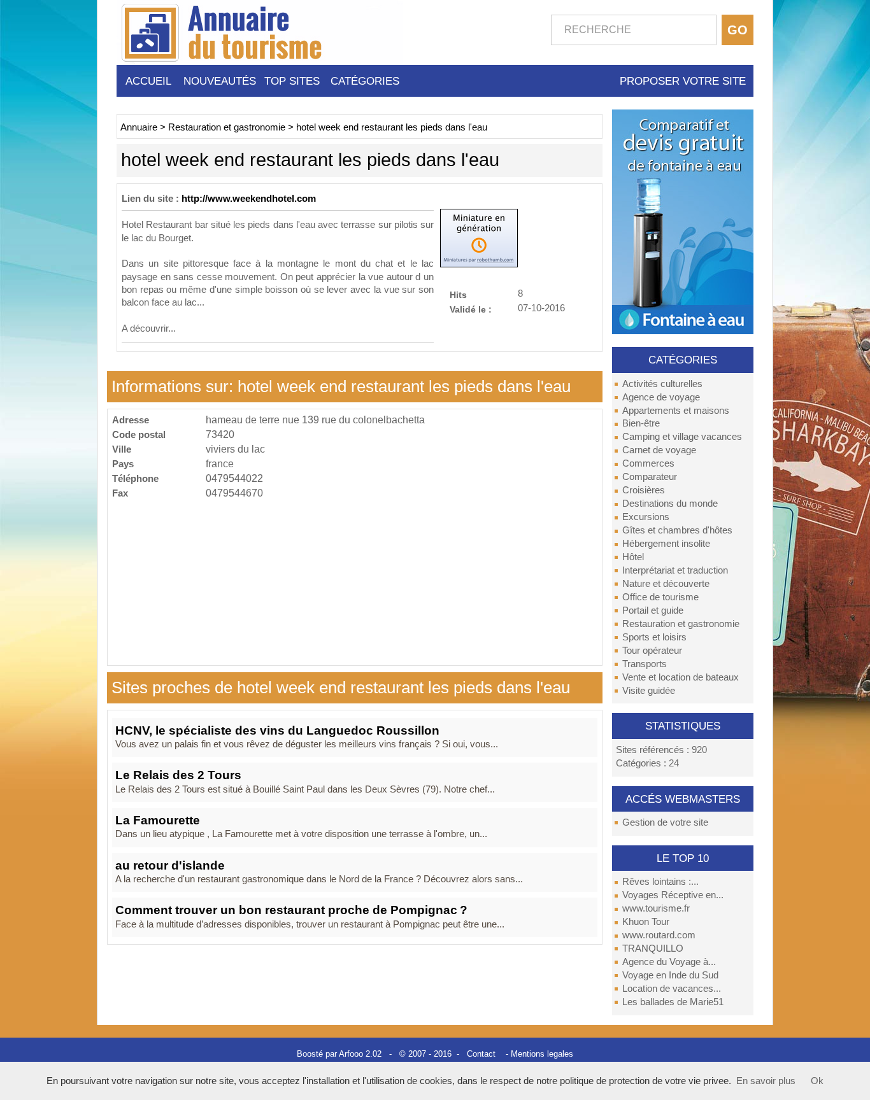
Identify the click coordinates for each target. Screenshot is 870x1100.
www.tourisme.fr (656, 908)
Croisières (643, 490)
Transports (644, 664)
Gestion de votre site (665, 822)
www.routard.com (658, 935)
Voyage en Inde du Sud (670, 975)
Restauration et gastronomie (680, 624)
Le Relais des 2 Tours (178, 775)
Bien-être (641, 423)
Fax (120, 493)
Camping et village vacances (682, 437)
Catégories (365, 80)
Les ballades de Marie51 (673, 1002)
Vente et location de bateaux (680, 677)
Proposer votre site (683, 80)
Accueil (148, 80)
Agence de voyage (661, 397)
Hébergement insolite (666, 544)
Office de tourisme (660, 597)
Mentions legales (542, 1054)
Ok (817, 1081)
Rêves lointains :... (660, 882)
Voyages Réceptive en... (673, 895)
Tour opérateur (652, 650)
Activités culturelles (662, 384)
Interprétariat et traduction (675, 570)
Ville (121, 449)
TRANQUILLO (652, 948)
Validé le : (471, 309)
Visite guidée (648, 691)
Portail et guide (652, 610)
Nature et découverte (666, 584)
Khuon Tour (645, 922)
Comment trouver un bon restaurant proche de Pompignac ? (291, 910)
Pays (123, 464)
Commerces (648, 463)
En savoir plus (765, 1081)
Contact (481, 1054)
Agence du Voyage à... (669, 962)
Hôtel (633, 557)
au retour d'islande (170, 865)
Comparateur (649, 477)
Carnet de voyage (659, 450)
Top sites (292, 80)
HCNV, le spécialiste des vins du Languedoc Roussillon (277, 730)
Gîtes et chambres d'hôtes (677, 530)
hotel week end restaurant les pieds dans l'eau (391, 127)
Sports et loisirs (654, 637)
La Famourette (157, 820)
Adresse (130, 420)
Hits (458, 294)
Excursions (645, 517)
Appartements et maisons (675, 410)
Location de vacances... (671, 989)
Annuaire (138, 127)
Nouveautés (219, 80)
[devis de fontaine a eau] (682, 221)
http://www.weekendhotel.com (249, 199)
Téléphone (135, 478)
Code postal (139, 434)
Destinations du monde (670, 503)
